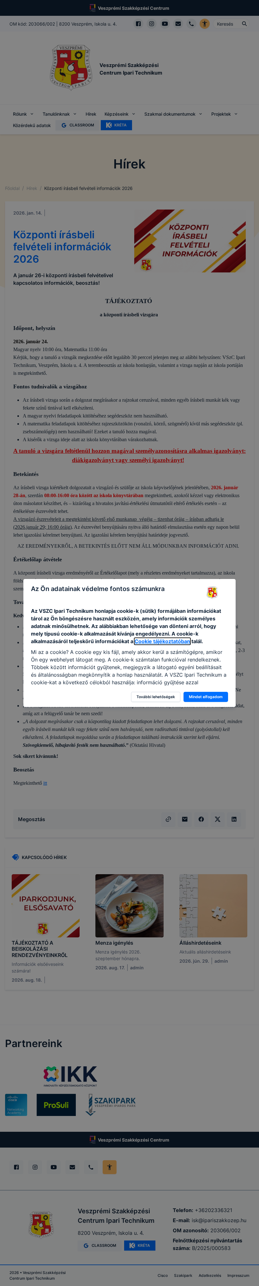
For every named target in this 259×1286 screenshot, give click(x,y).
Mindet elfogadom (206, 696)
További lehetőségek (155, 696)
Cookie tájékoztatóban (162, 641)
